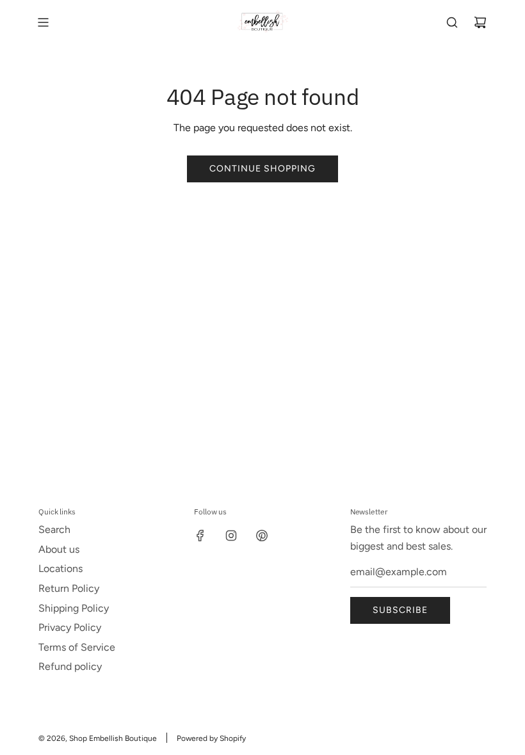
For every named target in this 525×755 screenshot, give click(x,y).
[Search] (452, 22)
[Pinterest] (262, 535)
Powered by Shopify (211, 738)
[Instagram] (231, 535)
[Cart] (480, 22)
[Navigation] (43, 22)
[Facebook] (200, 535)
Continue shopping (262, 168)
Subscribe (400, 610)
